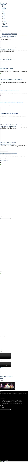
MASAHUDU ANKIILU (9, 49)
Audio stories (1, 378)
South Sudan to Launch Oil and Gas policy (7, 57)
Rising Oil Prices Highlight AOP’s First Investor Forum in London (11, 124)
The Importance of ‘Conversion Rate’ (6, 376)
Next (8, 160)
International (4, 7)
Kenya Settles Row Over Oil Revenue (6, 68)
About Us (3, 407)
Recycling (4, 19)
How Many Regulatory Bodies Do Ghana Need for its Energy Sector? (11, 102)
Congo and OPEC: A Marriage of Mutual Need (8, 142)
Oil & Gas (4, 18)
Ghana (2, 25)
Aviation (4, 12)
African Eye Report (7, 460)
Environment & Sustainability (5, 26)
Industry (4, 13)
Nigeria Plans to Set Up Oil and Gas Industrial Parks (9, 113)
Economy (3, 11)
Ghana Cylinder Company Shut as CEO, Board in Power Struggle (11, 79)
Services (4, 15)
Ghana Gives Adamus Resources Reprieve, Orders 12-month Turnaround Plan (9, 33)
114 (5, 160)
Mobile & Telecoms (5, 23)
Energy (1, 49)
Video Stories (1, 367)
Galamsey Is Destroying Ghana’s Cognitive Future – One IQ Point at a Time (9, 36)
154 (7, 160)
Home (2, 5)
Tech (2, 20)
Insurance (4, 10)
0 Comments (13, 49)
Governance (4, 21)
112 (3, 160)
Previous (1, 160)
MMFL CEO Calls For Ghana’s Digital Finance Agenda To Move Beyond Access (9, 34)
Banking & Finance (4, 8)
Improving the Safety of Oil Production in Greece (8, 153)
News (2, 6)
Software (4, 24)
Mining (2, 16)
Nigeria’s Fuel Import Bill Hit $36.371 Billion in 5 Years (9, 90)
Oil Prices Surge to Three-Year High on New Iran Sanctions (10, 47)
